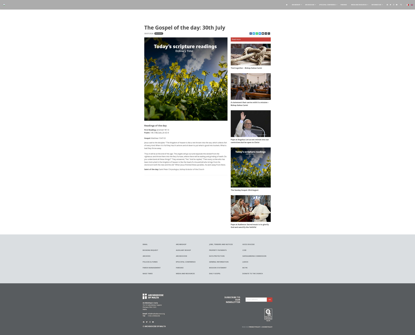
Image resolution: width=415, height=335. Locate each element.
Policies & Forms (150, 262)
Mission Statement (218, 268)
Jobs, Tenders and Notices (221, 244)
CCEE (244, 250)
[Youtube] (396, 4)
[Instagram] (393, 4)
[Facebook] (387, 4)
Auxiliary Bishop (183, 250)
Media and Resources (185, 273)
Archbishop (181, 244)
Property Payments (218, 250)
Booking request (150, 250)
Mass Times (148, 273)
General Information (218, 262)
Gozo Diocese (248, 244)
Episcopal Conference (186, 262)
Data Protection (216, 256)
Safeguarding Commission (254, 256)
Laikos (245, 262)
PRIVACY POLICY (254, 327)
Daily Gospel (158, 33)
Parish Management (152, 268)
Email (145, 244)
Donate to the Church (252, 273)
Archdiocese (181, 256)
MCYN (244, 268)
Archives (146, 256)
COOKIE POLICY (267, 327)
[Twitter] (390, 4)
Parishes (180, 268)
